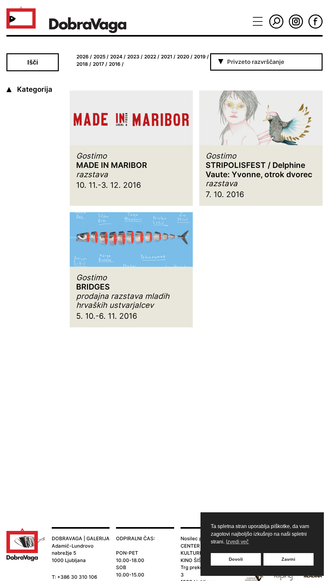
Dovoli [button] (236, 559)
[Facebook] (315, 21)
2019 (200, 57)
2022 (150, 57)
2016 (114, 64)
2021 (166, 57)
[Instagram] (296, 21)
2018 (82, 64)
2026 (82, 57)
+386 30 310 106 (77, 577)
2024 (116, 57)
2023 (133, 57)
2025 (99, 57)
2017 (98, 64)
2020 (183, 57)
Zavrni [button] (288, 559)
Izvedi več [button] (237, 541)
